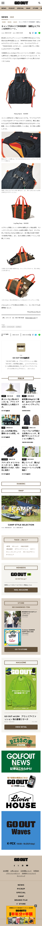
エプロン (18, 326)
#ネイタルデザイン (29, 552)
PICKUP (12, 8)
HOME (4, 22)
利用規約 (36, 871)
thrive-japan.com (30, 318)
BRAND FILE (21, 900)
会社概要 (5, 871)
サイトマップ (21, 876)
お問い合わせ (14, 871)
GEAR (12, 17)
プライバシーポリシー (13, 873)
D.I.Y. (3, 326)
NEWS (9, 22)
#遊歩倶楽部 (24, 546)
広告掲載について (26, 871)
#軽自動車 (9, 549)
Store (35, 8)
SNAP (28, 8)
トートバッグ (10, 326)
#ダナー (32, 549)
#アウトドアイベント (21, 549)
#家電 (8, 546)
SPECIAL (20, 8)
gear (15, 22)
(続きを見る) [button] (31, 368)
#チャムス (15, 546)
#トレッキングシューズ (13, 552)
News (3, 8)
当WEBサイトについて (29, 873)
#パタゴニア (10, 554)
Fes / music (6, 6)
